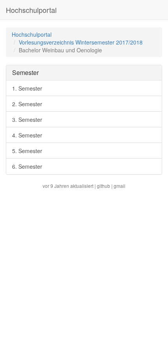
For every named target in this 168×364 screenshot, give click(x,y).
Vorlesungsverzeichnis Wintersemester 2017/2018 (81, 42)
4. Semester (27, 135)
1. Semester (27, 88)
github (103, 185)
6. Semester (27, 166)
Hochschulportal (31, 10)
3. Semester (27, 119)
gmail (119, 185)
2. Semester (27, 104)
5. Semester (27, 151)
